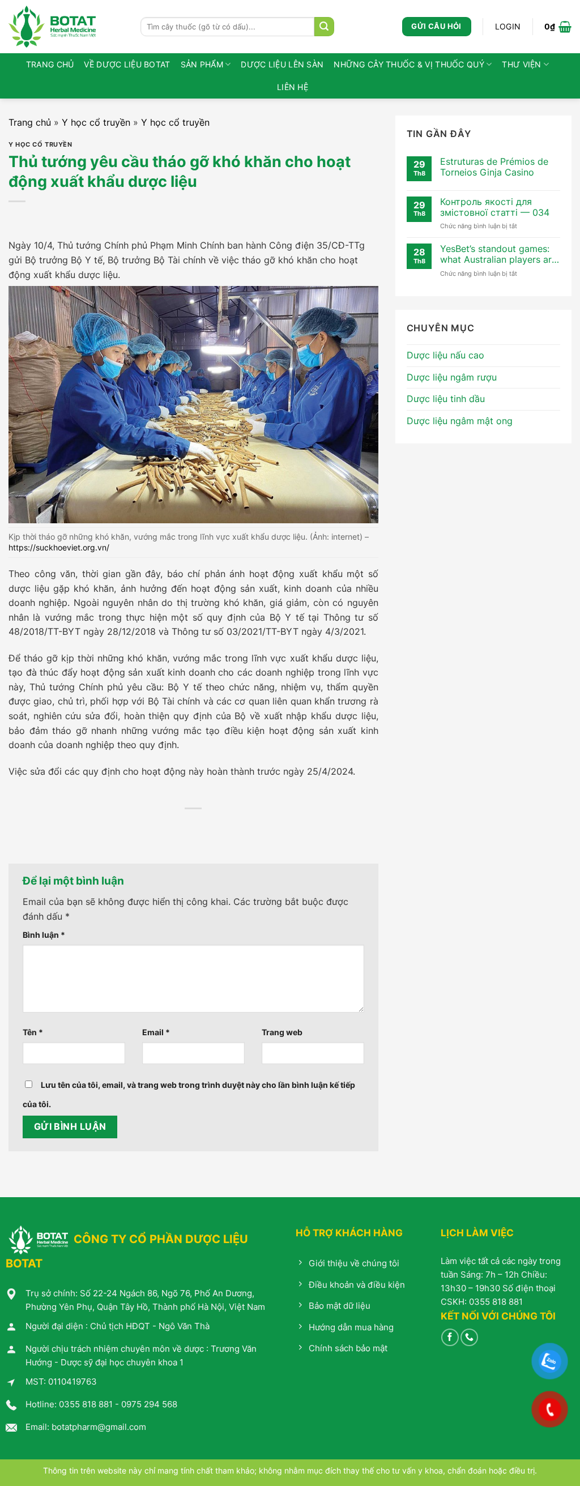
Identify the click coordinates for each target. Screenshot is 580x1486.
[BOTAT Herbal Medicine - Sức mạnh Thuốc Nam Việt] (65, 26)
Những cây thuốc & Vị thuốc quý (409, 64)
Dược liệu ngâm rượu (452, 377)
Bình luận (44, 935)
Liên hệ (292, 87)
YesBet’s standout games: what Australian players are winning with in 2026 (498, 254)
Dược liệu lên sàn (282, 64)
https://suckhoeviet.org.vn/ (58, 547)
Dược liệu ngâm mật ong (460, 420)
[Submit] (324, 26)
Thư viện (521, 64)
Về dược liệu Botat (127, 64)
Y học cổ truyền (96, 122)
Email (156, 1032)
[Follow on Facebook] (450, 1337)
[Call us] (469, 1337)
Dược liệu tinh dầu (446, 398)
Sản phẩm (202, 64)
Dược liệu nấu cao (445, 355)
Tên (33, 1032)
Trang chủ (50, 64)
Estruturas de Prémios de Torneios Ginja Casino (494, 167)
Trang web (282, 1032)
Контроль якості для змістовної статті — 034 (494, 207)
